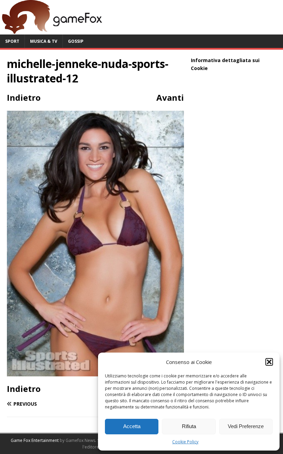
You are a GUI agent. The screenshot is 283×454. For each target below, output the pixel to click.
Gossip (76, 41)
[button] (269, 361)
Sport (12, 41)
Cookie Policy (185, 442)
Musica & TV (43, 41)
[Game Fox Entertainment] (52, 30)
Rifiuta (189, 426)
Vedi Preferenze (246, 426)
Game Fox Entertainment (35, 440)
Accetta (131, 426)
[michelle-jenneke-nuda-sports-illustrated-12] (95, 372)
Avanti (170, 97)
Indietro (24, 97)
